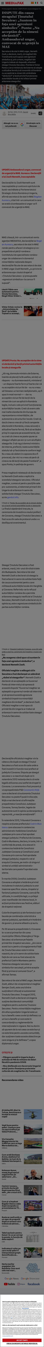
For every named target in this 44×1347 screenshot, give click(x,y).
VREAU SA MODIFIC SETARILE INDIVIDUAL (22, 1343)
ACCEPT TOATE (22, 1340)
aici (11, 1317)
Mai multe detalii (25, 1308)
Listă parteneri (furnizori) (7, 1336)
